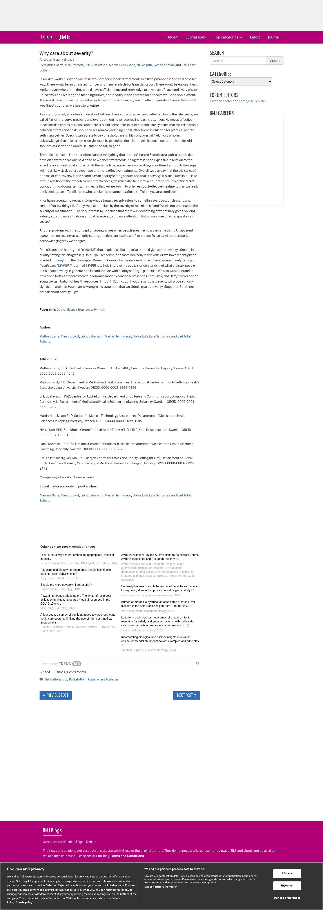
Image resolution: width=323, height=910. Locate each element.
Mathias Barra (54, 65)
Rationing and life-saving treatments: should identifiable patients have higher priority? (75, 571)
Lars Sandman (163, 65)
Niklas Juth (144, 65)
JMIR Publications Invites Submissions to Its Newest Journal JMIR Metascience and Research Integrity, (160, 556)
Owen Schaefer (221, 101)
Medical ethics (77, 679)
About (173, 37)
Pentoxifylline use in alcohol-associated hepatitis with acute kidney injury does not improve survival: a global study (159, 588)
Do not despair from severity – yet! (80, 310)
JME (93, 250)
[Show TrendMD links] (197, 663)
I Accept (287, 873)
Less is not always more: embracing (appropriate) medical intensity (77, 556)
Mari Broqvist (74, 65)
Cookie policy (24, 902)
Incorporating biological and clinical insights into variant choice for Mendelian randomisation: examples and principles (160, 639)
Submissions (195, 37)
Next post (184, 695)
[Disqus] (120, 758)
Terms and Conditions (127, 856)
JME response (104, 255)
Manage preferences (287, 898)
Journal (273, 37)
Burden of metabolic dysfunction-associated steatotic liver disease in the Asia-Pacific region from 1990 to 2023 (158, 603)
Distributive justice (56, 679)
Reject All (287, 885)
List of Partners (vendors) (160, 886)
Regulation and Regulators (103, 679)
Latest (255, 37)
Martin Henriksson (122, 65)
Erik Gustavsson (96, 65)
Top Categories (226, 37)
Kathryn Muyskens (252, 101)
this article (154, 255)
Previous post (57, 695)
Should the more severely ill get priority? (66, 584)
